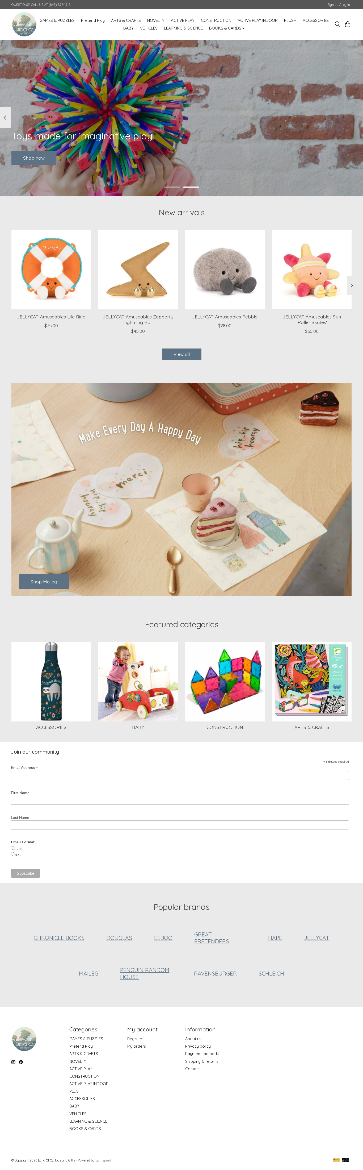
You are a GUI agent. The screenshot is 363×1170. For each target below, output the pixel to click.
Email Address (24, 767)
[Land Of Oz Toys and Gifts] (24, 24)
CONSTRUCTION (216, 20)
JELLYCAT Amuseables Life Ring (51, 317)
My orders (136, 1046)
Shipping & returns (201, 1061)
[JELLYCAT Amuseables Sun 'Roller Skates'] (312, 269)
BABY (128, 28)
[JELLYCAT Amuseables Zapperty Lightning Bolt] (138, 269)
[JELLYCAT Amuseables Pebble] (225, 269)
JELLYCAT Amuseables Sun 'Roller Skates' (312, 319)
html (18, 848)
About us (193, 1038)
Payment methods (202, 1053)
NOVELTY (155, 20)
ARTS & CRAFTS (126, 20)
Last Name (20, 817)
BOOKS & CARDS (85, 1128)
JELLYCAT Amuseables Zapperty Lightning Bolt (138, 319)
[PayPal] (336, 1160)
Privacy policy (198, 1046)
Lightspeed (103, 1160)
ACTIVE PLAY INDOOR (258, 20)
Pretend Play (93, 20)
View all (182, 354)
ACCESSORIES (316, 20)
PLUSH (290, 20)
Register (134, 1038)
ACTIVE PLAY (183, 20)
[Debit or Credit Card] (345, 1160)
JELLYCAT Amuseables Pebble (225, 317)
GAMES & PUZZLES (57, 20)
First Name (20, 793)
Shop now (34, 158)
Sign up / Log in (338, 5)
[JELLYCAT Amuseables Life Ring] (51, 269)
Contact (192, 1068)
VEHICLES (149, 28)
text (17, 854)
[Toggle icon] (337, 24)
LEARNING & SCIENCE (183, 28)
